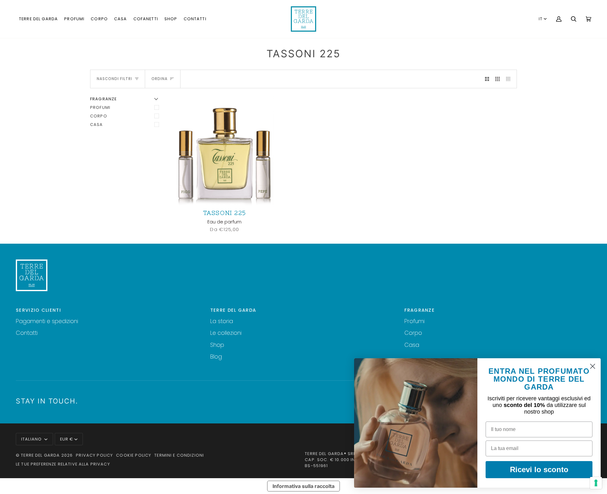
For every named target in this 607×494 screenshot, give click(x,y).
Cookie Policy (133, 455)
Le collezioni (226, 333)
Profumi (100, 107)
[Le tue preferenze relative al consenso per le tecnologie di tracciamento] (596, 483)
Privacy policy (94, 455)
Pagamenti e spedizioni (47, 321)
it (541, 19)
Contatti (27, 333)
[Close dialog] (592, 366)
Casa (96, 124)
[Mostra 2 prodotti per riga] (487, 79)
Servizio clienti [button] (38, 310)
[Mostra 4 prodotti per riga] (510, 79)
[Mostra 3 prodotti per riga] (497, 79)
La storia (221, 321)
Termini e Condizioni (179, 455)
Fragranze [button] (419, 310)
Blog (216, 356)
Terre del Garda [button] (233, 310)
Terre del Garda (40, 455)
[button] (38, 19)
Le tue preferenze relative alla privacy (63, 464)
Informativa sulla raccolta (303, 486)
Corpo (98, 116)
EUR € (66, 439)
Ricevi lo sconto (539, 469)
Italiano (32, 439)
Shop (217, 345)
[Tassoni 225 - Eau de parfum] (224, 151)
